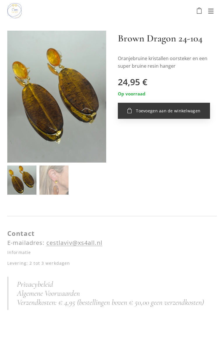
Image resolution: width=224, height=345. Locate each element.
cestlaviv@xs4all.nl (74, 243)
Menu (211, 11)
